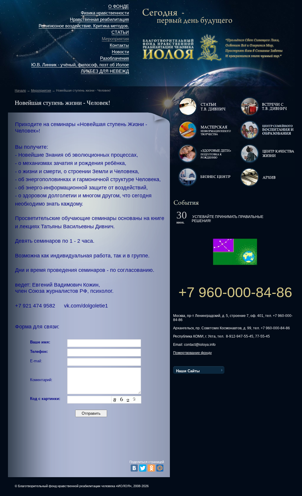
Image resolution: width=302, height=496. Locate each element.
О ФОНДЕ (118, 6)
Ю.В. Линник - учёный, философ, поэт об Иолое (80, 64)
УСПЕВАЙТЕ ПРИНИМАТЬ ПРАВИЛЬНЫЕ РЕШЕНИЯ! (227, 219)
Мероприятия (115, 39)
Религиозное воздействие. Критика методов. (84, 26)
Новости (120, 51)
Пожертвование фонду (192, 353)
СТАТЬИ (120, 32)
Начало (20, 90)
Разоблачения (114, 58)
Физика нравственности (105, 13)
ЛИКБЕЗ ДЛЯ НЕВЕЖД (105, 71)
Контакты (119, 45)
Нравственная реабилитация (99, 19)
